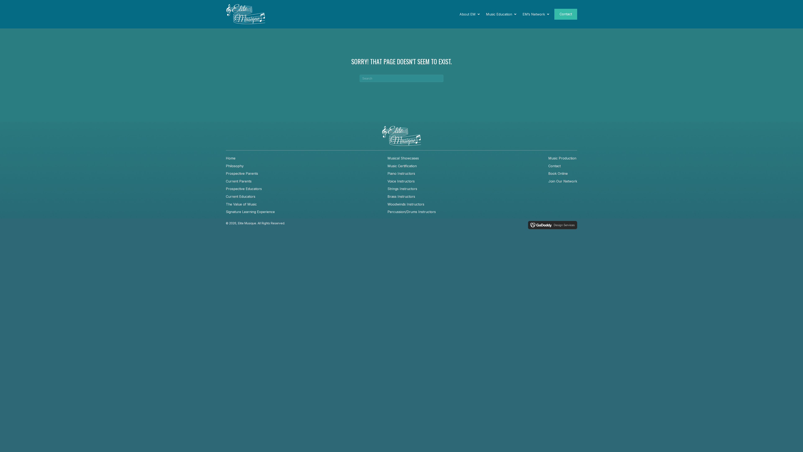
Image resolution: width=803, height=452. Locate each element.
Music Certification (402, 166)
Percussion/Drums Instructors (411, 212)
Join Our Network (562, 181)
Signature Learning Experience (250, 212)
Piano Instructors (401, 173)
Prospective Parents (242, 173)
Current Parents (239, 181)
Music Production (562, 158)
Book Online (558, 173)
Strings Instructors (402, 189)
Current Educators (240, 196)
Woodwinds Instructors (405, 204)
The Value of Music (241, 204)
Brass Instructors (401, 196)
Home (230, 158)
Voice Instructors (401, 181)
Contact (554, 166)
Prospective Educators (244, 189)
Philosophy (235, 166)
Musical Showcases (403, 158)
